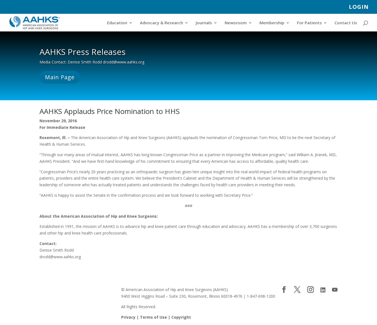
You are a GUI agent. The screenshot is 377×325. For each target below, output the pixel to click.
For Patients (309, 23)
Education (117, 23)
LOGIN (359, 7)
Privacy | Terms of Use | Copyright (156, 317)
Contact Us (345, 23)
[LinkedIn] (322, 290)
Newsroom (236, 23)
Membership (271, 23)
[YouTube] (335, 290)
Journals (204, 23)
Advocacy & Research (161, 23)
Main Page (60, 77)
